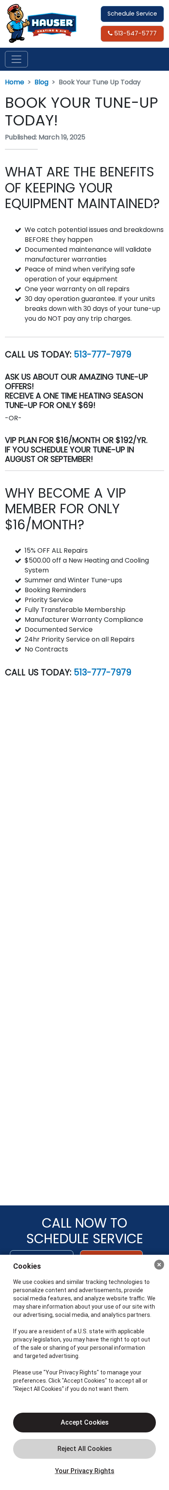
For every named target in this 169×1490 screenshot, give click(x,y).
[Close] (159, 1265)
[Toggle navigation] (16, 59)
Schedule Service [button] (132, 13)
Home (14, 82)
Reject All (84, 1449)
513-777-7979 (102, 354)
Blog (41, 82)
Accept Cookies (85, 1422)
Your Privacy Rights (84, 1471)
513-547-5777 (134, 33)
